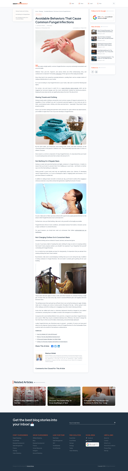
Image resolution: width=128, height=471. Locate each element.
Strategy (41, 11)
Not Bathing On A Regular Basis (23, 14)
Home (36, 11)
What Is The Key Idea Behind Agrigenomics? (48, 336)
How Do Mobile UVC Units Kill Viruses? (47, 334)
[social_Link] (92, 72)
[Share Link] (52, 346)
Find (100, 3)
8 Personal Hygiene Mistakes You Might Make (49, 339)
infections (58, 73)
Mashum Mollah (50, 353)
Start (73, 3)
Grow (82, 3)
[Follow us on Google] (102, 17)
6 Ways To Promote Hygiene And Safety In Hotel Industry (52, 341)
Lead (91, 3)
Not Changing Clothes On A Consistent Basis (22, 18)
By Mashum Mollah (41, 25)
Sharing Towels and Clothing (22, 11)
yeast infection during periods (70, 88)
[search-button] (114, 3)
